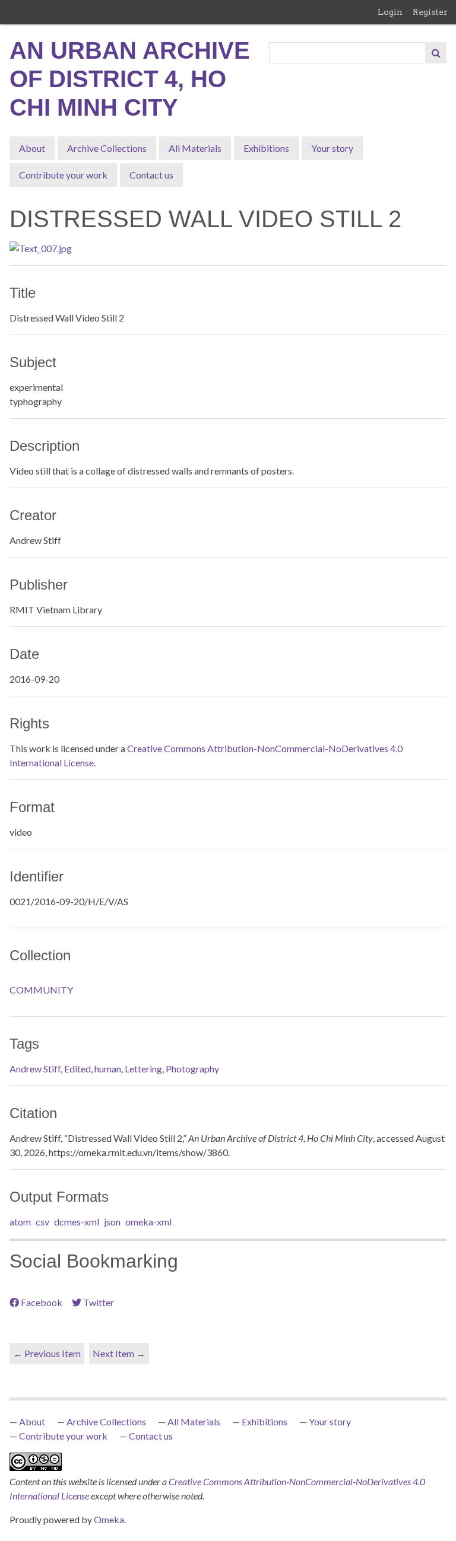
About (32, 148)
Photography (192, 1068)
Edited (77, 1068)
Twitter (98, 1302)
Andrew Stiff (35, 1068)
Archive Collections (107, 148)
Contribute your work (63, 174)
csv (42, 1221)
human (107, 1068)
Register (430, 12)
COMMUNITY (41, 989)
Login (390, 12)
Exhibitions (266, 148)
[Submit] (435, 52)
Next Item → (119, 1353)
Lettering (143, 1068)
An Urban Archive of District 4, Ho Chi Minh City (130, 78)
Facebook (41, 1302)
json (112, 1221)
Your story (332, 148)
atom (20, 1221)
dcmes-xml (76, 1221)
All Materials (195, 148)
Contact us (151, 174)
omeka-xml (148, 1221)
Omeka (109, 1519)
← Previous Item (47, 1353)
